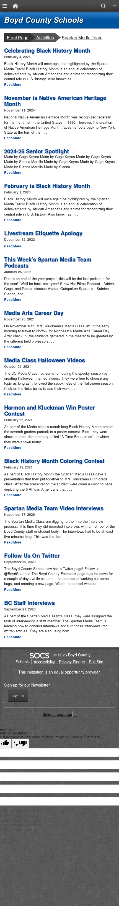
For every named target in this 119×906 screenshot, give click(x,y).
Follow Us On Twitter (32, 555)
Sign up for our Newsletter (27, 685)
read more (12, 84)
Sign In (18, 695)
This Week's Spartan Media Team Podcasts (47, 262)
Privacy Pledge (72, 661)
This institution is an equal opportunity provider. (59, 672)
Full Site (96, 661)
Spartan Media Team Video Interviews (54, 508)
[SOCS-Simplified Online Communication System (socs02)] (39, 655)
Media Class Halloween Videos (44, 360)
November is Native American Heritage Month (55, 101)
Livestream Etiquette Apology (43, 233)
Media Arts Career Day (33, 313)
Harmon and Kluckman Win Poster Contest (49, 410)
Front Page (18, 37)
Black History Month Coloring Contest (54, 461)
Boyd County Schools (43, 19)
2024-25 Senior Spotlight (36, 151)
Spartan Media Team (81, 37)
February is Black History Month (47, 186)
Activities (45, 37)
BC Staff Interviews (29, 603)
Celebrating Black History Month (47, 50)
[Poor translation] (20, 743)
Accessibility (44, 661)
